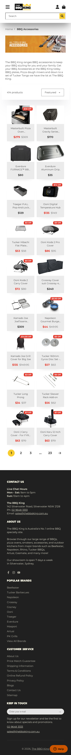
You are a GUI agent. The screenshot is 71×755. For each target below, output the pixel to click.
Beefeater (13, 587)
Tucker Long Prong (20, 389)
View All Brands (16, 641)
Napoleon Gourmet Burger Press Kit (50, 313)
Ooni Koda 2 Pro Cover (50, 237)
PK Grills (12, 636)
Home (9, 29)
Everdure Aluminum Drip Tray (50, 161)
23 (50, 453)
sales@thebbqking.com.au (31, 513)
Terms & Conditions (19, 670)
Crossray (12, 602)
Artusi (10, 631)
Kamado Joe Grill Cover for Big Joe (20, 351)
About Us (12, 656)
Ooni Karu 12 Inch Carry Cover (50, 427)
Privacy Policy (15, 680)
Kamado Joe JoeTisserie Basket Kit (20, 313)
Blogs (10, 685)
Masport (12, 626)
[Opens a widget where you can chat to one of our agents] (59, 749)
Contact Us (13, 690)
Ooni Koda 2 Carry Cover (20, 275)
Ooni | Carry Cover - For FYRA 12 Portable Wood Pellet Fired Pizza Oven (20, 427)
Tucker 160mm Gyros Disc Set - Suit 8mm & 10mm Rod (50, 351)
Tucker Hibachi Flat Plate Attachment (20, 237)
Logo (23, 6)
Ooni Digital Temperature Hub (50, 199)
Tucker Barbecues (18, 592)
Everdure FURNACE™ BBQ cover (20, 161)
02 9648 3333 (20, 509)
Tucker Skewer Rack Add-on (50, 389)
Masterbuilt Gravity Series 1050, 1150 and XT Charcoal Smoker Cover (50, 123)
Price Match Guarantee (21, 661)
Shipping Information (20, 666)
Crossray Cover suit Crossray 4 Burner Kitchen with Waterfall (50, 275)
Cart (64, 7)
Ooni (10, 611)
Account (57, 7)
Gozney (11, 607)
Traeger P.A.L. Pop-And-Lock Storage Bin (20, 199)
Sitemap (12, 695)
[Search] (62, 16)
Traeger (11, 616)
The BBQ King (40, 748)
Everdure (12, 621)
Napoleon (13, 597)
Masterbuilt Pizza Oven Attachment (20, 123)
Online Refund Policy (20, 675)
